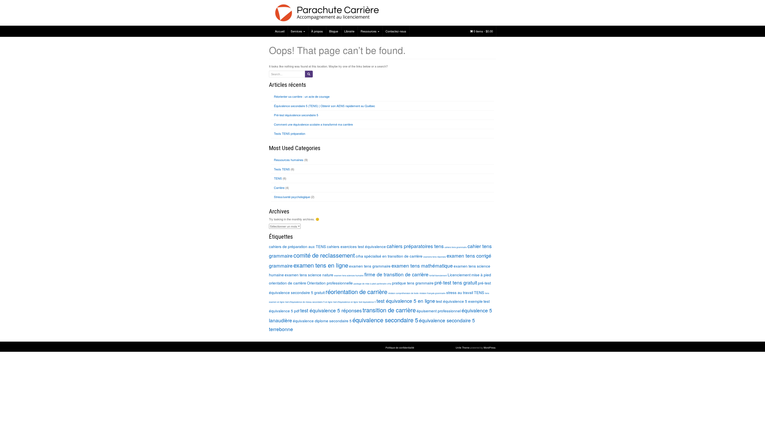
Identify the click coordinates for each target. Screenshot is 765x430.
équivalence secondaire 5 (385, 320)
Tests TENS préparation (289, 133)
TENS (278, 178)
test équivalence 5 (367, 301)
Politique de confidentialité (399, 347)
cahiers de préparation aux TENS (297, 246)
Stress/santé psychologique (292, 197)
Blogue (333, 31)
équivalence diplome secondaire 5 (322, 320)
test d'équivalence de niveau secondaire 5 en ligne (308, 301)
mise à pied (481, 274)
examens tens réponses (434, 256)
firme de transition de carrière (396, 274)
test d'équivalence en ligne (345, 301)
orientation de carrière (287, 282)
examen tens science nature (309, 274)
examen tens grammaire (370, 266)
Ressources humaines (288, 160)
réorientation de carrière (356, 291)
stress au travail (459, 292)
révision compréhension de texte (403, 293)
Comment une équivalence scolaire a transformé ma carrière (313, 124)
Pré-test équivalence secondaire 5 (296, 115)
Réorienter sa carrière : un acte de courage (302, 96)
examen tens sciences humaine (349, 275)
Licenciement (459, 274)
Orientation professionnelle (330, 282)
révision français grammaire (432, 293)
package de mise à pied (365, 283)
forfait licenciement (438, 275)
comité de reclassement (324, 255)
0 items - (483, 31)
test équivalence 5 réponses (331, 310)
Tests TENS (282, 169)
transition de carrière (389, 310)
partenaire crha (384, 283)
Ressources (369, 31)
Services (297, 31)
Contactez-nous (395, 31)
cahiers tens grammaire (455, 247)
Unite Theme (463, 347)
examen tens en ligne (320, 265)
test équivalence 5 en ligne (406, 300)
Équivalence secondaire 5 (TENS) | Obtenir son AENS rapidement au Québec (324, 106)
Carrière (279, 188)
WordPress (489, 347)
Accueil (279, 31)
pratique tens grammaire (413, 282)
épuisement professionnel (439, 310)
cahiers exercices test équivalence (356, 246)
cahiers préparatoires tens (415, 245)
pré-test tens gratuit (455, 282)
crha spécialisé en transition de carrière (389, 256)
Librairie (349, 31)
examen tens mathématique (422, 265)
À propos (317, 31)
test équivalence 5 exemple (459, 301)
